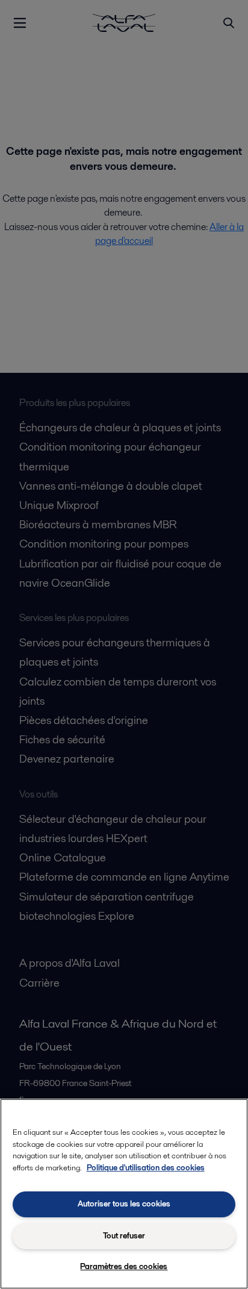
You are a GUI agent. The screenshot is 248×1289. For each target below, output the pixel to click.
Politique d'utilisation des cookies (146, 1167)
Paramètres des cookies (123, 1266)
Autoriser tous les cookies (124, 1203)
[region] (124, 1194)
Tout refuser (124, 1235)
